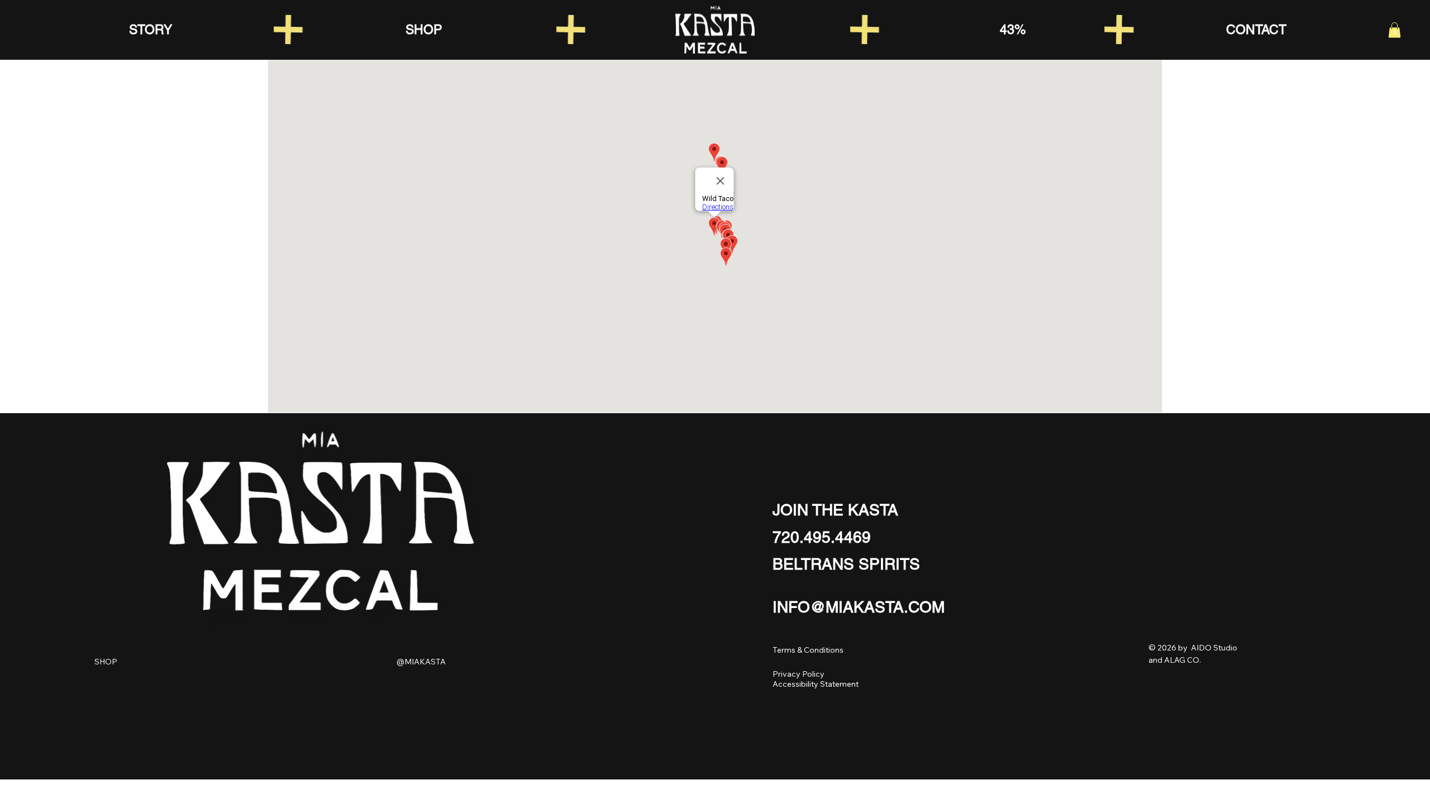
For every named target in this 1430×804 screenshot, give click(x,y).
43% (1013, 29)
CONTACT (1256, 29)
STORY (150, 29)
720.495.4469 (822, 537)
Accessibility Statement (816, 684)
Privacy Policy (798, 674)
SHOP (424, 29)
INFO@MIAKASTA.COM (859, 607)
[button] (1394, 29)
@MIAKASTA (421, 662)
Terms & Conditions (808, 650)
